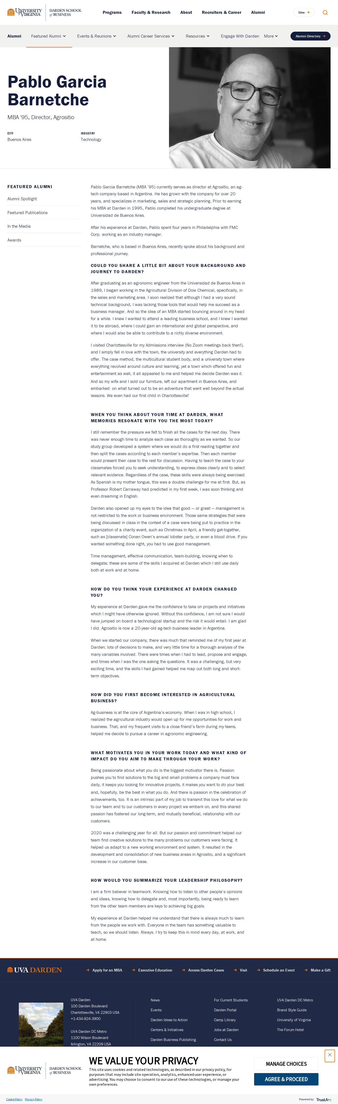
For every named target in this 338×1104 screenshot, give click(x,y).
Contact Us (223, 1039)
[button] (330, 1056)
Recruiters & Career (221, 12)
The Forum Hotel (290, 1029)
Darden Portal (225, 1009)
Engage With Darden (240, 36)
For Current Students (231, 999)
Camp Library (225, 1019)
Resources (195, 36)
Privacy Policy (33, 1099)
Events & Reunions (94, 36)
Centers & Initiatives (167, 1029)
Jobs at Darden (226, 1029)
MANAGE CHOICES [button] (286, 1063)
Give (301, 12)
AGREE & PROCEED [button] (286, 1079)
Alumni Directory (308, 36)
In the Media (19, 226)
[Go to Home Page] (34, 970)
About (186, 12)
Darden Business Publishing (173, 1039)
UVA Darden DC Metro (295, 999)
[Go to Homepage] (44, 12)
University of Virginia (294, 1019)
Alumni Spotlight (22, 198)
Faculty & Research (151, 12)
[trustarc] (323, 1099)
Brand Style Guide (292, 1009)
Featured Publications (27, 212)
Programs (112, 12)
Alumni (258, 12)
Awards (14, 240)
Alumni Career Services (148, 36)
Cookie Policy (14, 1099)
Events (156, 1009)
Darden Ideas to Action (169, 1019)
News (155, 999)
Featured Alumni (46, 36)
